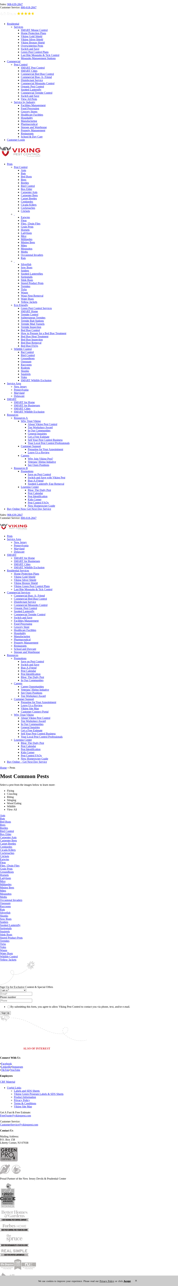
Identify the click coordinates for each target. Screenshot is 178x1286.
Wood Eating (14, 803)
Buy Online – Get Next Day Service (27, 761)
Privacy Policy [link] (107, 1281)
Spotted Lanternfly (31, 89)
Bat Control (27, 352)
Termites (25, 286)
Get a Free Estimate (38, 436)
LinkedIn (6, 1066)
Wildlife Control (23, 348)
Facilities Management (33, 105)
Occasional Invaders (32, 254)
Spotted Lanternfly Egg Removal (46, 483)
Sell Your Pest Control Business (45, 439)
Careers (25, 455)
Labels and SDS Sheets (27, 1090)
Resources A (21, 417)
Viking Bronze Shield (33, 42)
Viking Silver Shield (32, 39)
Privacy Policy (22, 1100)
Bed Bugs (26, 176)
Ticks (24, 289)
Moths (24, 251)
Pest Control (20, 64)
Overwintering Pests (32, 45)
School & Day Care (32, 136)
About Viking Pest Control (42, 424)
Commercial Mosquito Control (37, 83)
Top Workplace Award (40, 427)
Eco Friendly (21, 305)
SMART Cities (29, 70)
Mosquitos (26, 248)
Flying (10, 790)
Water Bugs (27, 298)
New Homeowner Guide (41, 505)
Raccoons (26, 364)
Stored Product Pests (32, 283)
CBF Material (7, 1081)
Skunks (25, 370)
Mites (24, 245)
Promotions (27, 471)
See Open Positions (38, 465)
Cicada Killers (29, 204)
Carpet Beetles (29, 198)
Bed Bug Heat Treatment (34, 336)
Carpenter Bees (29, 195)
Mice (23, 236)
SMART (12, 399)
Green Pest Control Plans (34, 52)
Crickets (25, 211)
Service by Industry (24, 102)
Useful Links (14, 1087)
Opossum (26, 361)
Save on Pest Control (39, 474)
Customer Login (16, 139)
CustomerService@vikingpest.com (19, 1124)
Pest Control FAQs (38, 502)
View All (12, 809)
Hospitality (27, 117)
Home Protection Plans (33, 33)
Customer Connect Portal (34, 711)
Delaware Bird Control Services (106, 1048)
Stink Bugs (27, 280)
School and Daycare (25, 648)
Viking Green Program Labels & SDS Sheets (38, 1093)
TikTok (5, 1069)
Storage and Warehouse (34, 127)
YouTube (15, 1069)
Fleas (24, 220)
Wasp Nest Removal (32, 295)
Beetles (25, 182)
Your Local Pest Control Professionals (49, 443)
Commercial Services (18, 592)
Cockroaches (28, 207)
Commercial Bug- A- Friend (36, 77)
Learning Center (30, 486)
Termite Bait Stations (32, 320)
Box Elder (26, 189)
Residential (13, 23)
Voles (24, 377)
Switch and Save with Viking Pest (46, 477)
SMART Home (29, 311)
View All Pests (29, 99)
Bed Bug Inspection (32, 339)
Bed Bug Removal (31, 342)
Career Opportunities (32, 686)
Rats (23, 258)
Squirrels (26, 374)
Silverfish (26, 264)
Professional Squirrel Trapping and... (71, 1048)
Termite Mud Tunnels (32, 323)
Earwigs (25, 217)
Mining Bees (28, 242)
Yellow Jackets (29, 301)
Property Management (33, 130)
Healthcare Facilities (32, 114)
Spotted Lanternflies (32, 273)
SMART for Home (24, 402)
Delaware (19, 396)
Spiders (25, 270)
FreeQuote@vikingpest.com (15, 1115)
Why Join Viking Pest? (40, 458)
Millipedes (26, 239)
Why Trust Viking (31, 421)
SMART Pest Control (33, 67)
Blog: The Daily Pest (39, 490)
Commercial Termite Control (36, 92)
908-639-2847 (15, 4)
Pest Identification (37, 496)
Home (3, 767)
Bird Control (28, 185)
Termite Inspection (31, 327)
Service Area (14, 383)
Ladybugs (26, 232)
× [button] (136, 1281)
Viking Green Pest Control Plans (32, 586)
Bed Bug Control (30, 330)
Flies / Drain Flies (30, 223)
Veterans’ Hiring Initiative (42, 461)
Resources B (21, 468)
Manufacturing (29, 120)
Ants (23, 170)
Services (18, 26)
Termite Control (29, 314)
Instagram (17, 1066)
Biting (10, 796)
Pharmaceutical (29, 124)
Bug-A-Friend (35, 480)
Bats (23, 173)
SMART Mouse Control (34, 30)
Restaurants (27, 133)
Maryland (19, 392)
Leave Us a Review (39, 452)
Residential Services (18, 570)
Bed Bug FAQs (29, 345)
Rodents (25, 367)
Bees (23, 179)
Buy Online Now (29, 508)
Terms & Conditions (25, 1103)
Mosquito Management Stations (38, 58)
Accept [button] (127, 1281)
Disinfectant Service (32, 80)
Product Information (25, 1097)
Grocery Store (21, 626)
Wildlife (11, 806)
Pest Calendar (35, 493)
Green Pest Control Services (36, 308)
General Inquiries (37, 433)
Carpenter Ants (29, 192)
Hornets (25, 229)
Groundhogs (28, 358)
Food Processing (30, 108)
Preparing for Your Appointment (45, 449)
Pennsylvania (21, 389)
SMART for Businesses (27, 405)
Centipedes (27, 201)
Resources (12, 414)
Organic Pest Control (32, 86)
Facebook (6, 1063)
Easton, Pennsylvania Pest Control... (141, 1048)
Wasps (24, 292)
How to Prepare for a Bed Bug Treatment (43, 333)
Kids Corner (34, 499)
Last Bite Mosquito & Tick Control (40, 55)
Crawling (12, 793)
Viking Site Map (30, 708)
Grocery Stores (29, 111)
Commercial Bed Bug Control (37, 73)
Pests (10, 164)
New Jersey (20, 386)
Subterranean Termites (33, 317)
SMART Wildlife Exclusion (36, 380)
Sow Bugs (26, 267)
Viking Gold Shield (31, 36)
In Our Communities (39, 430)
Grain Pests (27, 226)
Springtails (27, 276)
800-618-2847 (29, 7)
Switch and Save (30, 48)
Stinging (11, 800)
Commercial (13, 61)
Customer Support (31, 446)
